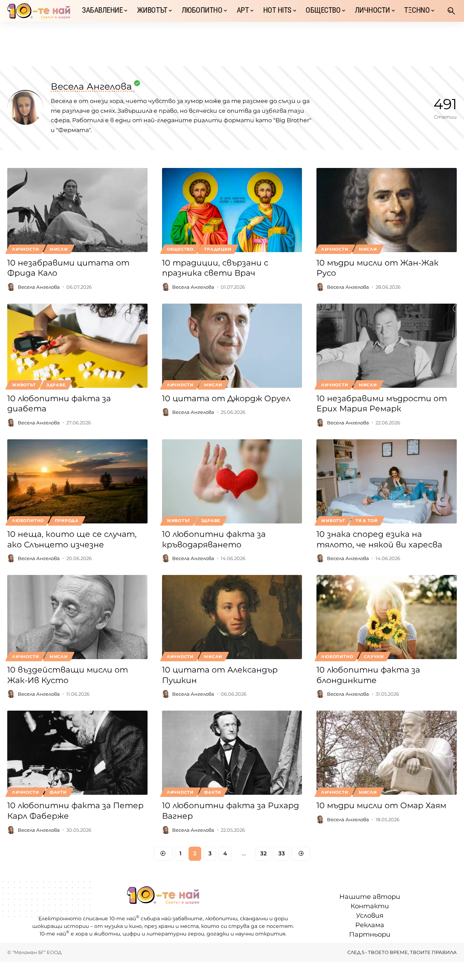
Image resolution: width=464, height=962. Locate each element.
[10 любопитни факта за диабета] (77, 346)
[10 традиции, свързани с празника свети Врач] (232, 210)
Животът (24, 384)
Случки (374, 656)
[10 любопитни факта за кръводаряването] (232, 481)
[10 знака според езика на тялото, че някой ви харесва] (386, 481)
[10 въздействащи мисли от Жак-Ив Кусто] (77, 617)
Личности (25, 249)
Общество (180, 249)
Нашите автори (369, 897)
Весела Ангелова (39, 287)
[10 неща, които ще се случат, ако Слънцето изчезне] (77, 481)
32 (263, 853)
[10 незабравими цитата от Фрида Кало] (77, 210)
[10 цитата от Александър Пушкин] (232, 617)
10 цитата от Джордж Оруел (226, 398)
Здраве (56, 384)
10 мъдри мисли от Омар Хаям (381, 805)
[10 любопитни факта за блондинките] (386, 617)
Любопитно (28, 520)
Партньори (369, 934)
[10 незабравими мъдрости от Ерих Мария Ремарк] (386, 346)
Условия (370, 916)
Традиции (217, 249)
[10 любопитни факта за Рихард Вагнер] (232, 753)
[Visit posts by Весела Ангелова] (11, 287)
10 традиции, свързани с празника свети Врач (215, 268)
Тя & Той (366, 520)
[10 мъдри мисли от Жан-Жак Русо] (386, 210)
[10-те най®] (38, 11)
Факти (58, 792)
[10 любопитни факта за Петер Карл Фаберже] (77, 753)
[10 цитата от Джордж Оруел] (232, 346)
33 (281, 853)
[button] (451, 11)
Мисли (59, 249)
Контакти (370, 906)
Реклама (369, 925)
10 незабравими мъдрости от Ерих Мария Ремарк (381, 404)
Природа (67, 520)
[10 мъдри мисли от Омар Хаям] (386, 753)
